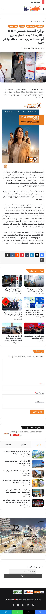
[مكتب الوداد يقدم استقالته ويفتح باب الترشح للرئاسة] (34, 328)
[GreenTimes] (17, 593)
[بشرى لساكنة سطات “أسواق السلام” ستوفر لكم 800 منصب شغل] (12, 303)
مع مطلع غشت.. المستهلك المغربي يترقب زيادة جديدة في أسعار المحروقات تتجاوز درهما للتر (17, 492)
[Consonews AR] (28, 593)
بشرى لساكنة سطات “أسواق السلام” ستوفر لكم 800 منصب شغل (12, 314)
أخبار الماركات (30, 26)
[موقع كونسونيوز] (32, 9)
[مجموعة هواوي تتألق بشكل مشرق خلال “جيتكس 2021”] (12, 281)
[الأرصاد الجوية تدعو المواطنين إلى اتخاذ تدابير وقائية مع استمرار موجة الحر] (38, 483)
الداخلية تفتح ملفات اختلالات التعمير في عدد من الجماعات (25, 2)
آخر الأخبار (33, 21)
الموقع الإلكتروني (39, 402)
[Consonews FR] (39, 593)
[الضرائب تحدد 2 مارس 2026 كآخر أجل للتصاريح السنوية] (34, 281)
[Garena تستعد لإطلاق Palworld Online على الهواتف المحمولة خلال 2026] (38, 454)
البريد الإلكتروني (39, 393)
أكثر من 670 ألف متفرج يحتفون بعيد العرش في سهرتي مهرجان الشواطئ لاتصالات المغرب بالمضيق (16, 502)
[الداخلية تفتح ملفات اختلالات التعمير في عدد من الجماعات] (38, 474)
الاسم (42, 383)
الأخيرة (38, 444)
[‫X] (37, 255)
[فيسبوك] (42, 255)
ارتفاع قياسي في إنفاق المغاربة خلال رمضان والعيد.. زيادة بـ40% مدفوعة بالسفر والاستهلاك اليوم (34, 312)
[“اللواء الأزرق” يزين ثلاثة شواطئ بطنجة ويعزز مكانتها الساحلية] (38, 464)
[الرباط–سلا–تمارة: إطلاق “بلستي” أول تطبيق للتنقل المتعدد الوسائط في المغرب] (12, 328)
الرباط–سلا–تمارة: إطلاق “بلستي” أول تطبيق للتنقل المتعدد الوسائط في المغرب (13, 338)
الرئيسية (39, 21)
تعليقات (8, 444)
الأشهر (23, 444)
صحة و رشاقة (13, 26)
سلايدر (22, 26)
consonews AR (9, 599)
